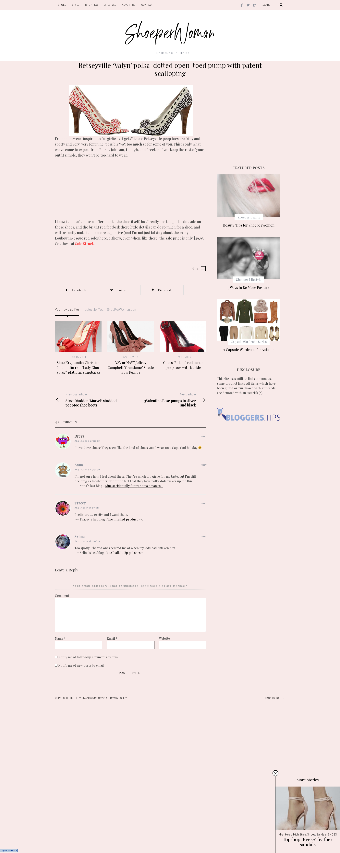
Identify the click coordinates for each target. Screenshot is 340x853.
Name (60, 638)
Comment (62, 595)
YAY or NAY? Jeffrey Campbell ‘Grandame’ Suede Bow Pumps (131, 367)
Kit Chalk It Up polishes (123, 553)
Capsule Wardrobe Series (249, 342)
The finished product (122, 519)
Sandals (321, 834)
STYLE (75, 5)
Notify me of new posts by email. (81, 665)
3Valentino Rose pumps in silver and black (170, 399)
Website (164, 638)
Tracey (80, 503)
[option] (78, 348)
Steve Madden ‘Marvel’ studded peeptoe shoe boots (91, 399)
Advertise (128, 5)
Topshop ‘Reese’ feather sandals (308, 841)
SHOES (62, 5)
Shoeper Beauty (248, 217)
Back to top (273, 698)
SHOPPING (91, 5)
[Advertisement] (130, 191)
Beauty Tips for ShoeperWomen (248, 225)
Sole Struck (84, 243)
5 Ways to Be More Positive (249, 287)
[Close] (275, 773)
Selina (80, 536)
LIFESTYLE (110, 5)
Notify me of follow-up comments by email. (89, 657)
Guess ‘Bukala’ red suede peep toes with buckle (183, 365)
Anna (79, 464)
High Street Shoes (304, 834)
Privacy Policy (118, 698)
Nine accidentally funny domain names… (134, 486)
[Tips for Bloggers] (248, 427)
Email (112, 638)
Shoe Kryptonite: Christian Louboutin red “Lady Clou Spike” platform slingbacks (78, 367)
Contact (147, 5)
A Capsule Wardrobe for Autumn (249, 349)
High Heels (285, 834)
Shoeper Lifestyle (248, 279)
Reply (203, 436)
